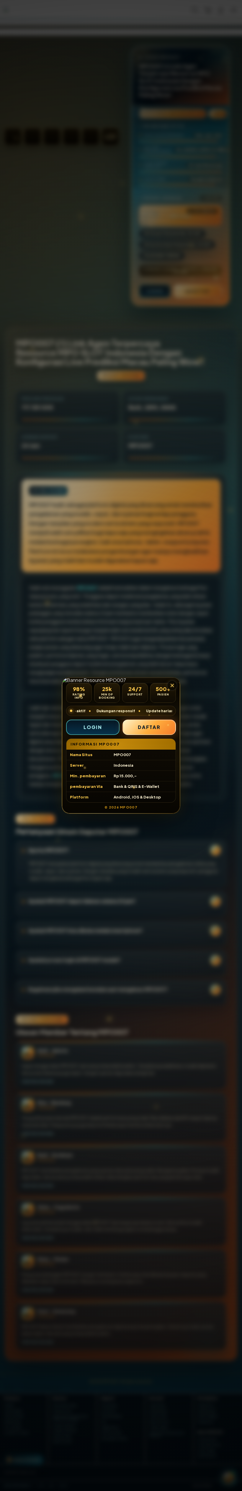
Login (93, 727)
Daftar (149, 727)
